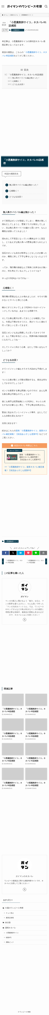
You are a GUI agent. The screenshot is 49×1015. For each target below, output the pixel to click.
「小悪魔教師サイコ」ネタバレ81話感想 (25, 74)
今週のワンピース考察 (14, 908)
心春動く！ (16, 81)
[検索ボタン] (46, 6)
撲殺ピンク (10, 942)
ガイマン (24, 597)
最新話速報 (10, 918)
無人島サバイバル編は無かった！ (26, 78)
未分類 (8, 923)
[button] (5, 553)
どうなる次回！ (18, 84)
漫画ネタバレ (10, 928)
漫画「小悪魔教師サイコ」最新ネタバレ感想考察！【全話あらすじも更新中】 (30, 457)
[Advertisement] (24, 122)
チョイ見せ (10, 913)
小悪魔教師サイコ (18, 30)
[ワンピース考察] (24, 6)
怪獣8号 (8, 937)
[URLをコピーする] (43, 553)
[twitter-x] (24, 619)
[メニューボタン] (3, 6)
